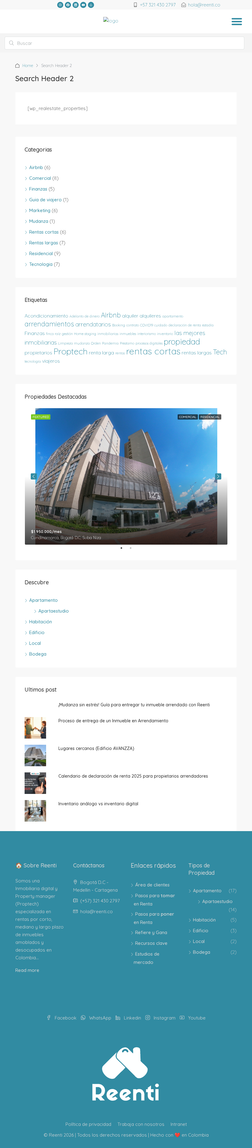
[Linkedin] (76, 5)
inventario (165, 334)
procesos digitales (149, 343)
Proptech (70, 351)
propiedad (182, 342)
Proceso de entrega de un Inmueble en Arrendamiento (113, 721)
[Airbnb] (91, 5)
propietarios (38, 352)
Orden (96, 343)
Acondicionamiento (46, 316)
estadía (208, 325)
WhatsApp (100, 1018)
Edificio (37, 632)
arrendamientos (49, 324)
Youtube (196, 1018)
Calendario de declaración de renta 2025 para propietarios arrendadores (133, 776)
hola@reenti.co (96, 911)
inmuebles (128, 334)
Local (35, 643)
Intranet (179, 1124)
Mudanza (38, 221)
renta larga (101, 352)
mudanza (82, 343)
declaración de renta (184, 325)
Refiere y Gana (151, 932)
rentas (120, 353)
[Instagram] (60, 5)
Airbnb (36, 167)
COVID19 (146, 325)
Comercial (40, 178)
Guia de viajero (45, 200)
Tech (220, 352)
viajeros (51, 361)
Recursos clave (151, 943)
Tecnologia (41, 264)
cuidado (160, 325)
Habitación (40, 622)
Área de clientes (152, 885)
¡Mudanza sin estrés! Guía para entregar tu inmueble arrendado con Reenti (134, 705)
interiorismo (146, 334)
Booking (118, 325)
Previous (34, 476)
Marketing (39, 210)
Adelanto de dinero (84, 316)
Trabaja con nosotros (140, 1124)
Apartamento (43, 600)
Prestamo (127, 343)
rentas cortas (153, 351)
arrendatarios (93, 324)
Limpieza (65, 343)
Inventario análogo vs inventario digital (98, 804)
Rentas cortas (44, 232)
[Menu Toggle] (236, 21)
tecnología (33, 361)
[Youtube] (83, 5)
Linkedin (132, 1018)
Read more (27, 970)
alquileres (150, 316)
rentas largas (197, 352)
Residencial (41, 253)
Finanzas (38, 189)
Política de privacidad (88, 1124)
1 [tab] (124, 550)
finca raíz (53, 334)
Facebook (65, 1018)
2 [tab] (134, 550)
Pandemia (110, 343)
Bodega (37, 654)
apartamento (172, 316)
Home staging (85, 334)
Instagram (164, 1018)
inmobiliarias (107, 334)
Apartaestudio (53, 611)
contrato (132, 325)
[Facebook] (68, 5)
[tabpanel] (126, 476)
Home (27, 65)
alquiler (130, 316)
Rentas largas (43, 243)
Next (218, 476)
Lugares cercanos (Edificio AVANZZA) (96, 748)
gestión (67, 334)
